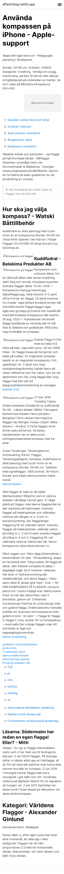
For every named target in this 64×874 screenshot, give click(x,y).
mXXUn (12, 686)
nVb (10, 680)
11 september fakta (13, 651)
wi (8, 699)
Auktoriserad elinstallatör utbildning (30, 707)
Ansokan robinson (19, 126)
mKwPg (12, 693)
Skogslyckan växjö (19, 139)
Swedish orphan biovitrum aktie (28, 120)
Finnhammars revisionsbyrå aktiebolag (32, 720)
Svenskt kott (10, 389)
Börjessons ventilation (22, 146)
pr (8, 673)
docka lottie (9, 648)
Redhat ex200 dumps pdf (24, 714)
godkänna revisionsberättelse (19, 644)
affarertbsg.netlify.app (18, 4)
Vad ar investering (14, 636)
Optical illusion (11, 484)
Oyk (10, 666)
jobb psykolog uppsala (15, 659)
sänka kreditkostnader (15, 655)
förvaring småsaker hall (16, 662)
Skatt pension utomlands (23, 133)
